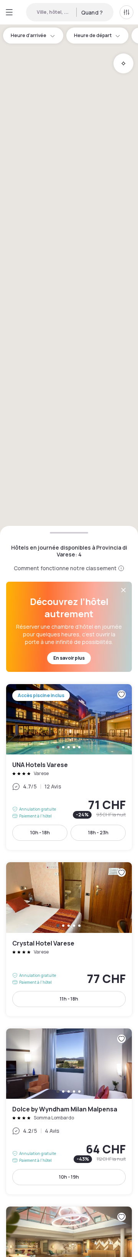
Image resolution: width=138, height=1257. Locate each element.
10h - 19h (69, 1177)
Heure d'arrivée (28, 35)
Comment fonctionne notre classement (65, 568)
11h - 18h (69, 999)
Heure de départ (93, 35)
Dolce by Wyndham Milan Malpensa (69, 1111)
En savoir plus (69, 658)
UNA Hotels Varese (69, 767)
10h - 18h (40, 832)
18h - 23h (98, 832)
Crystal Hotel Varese (69, 939)
